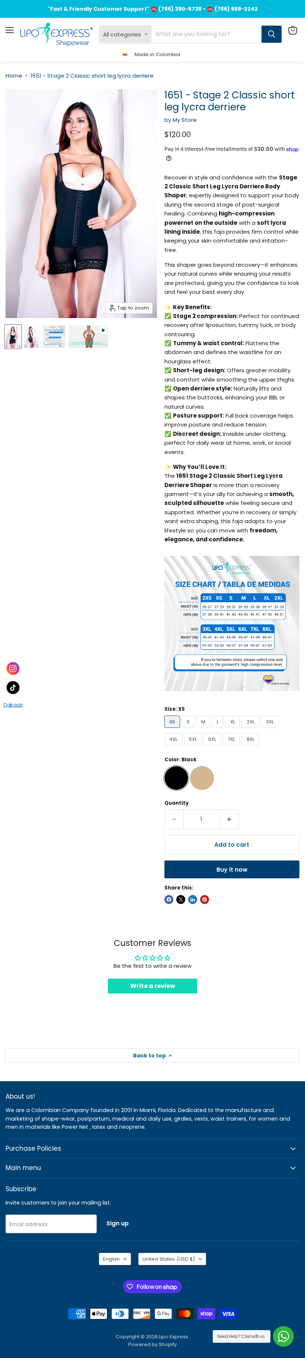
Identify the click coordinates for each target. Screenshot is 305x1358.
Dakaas (13, 706)
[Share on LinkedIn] (192, 899)
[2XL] (251, 729)
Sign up (117, 1223)
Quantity (176, 803)
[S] (189, 729)
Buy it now (231, 869)
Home (14, 75)
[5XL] (193, 747)
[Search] (271, 34)
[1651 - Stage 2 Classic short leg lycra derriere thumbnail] (13, 337)
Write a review (152, 986)
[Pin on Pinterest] (204, 899)
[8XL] (251, 747)
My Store (185, 120)
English (111, 1259)
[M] (204, 729)
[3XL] (270, 729)
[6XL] (213, 747)
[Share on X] (180, 899)
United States (168, 1259)
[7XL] (232, 747)
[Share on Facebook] (168, 899)
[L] (218, 729)
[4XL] (174, 747)
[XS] (173, 729)
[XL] (233, 729)
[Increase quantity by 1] (229, 819)
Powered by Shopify (152, 1344)
